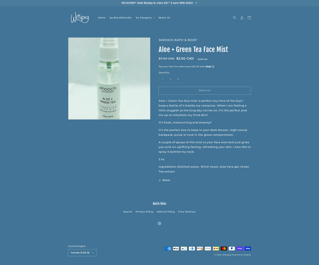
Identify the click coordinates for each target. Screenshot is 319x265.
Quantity (164, 72)
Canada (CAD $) (80, 252)
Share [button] (166, 180)
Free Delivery (187, 211)
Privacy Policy (145, 211)
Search (127, 211)
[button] (145, 17)
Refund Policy (166, 211)
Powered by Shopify (241, 255)
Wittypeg (226, 255)
